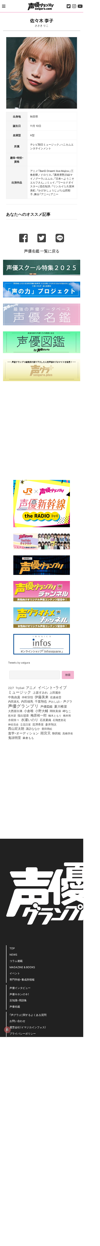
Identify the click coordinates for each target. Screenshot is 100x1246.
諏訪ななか (33, 728)
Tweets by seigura (19, 662)
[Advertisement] (41, 429)
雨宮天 (45, 733)
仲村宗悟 (27, 697)
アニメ (31, 688)
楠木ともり (54, 715)
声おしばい (55, 701)
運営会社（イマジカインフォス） (27, 1027)
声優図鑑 (46, 706)
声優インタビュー (20, 988)
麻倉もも (28, 738)
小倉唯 (29, 711)
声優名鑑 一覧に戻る (41, 251)
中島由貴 (14, 697)
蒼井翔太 (51, 724)
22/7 (11, 688)
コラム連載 (16, 961)
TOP (12, 948)
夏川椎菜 (60, 706)
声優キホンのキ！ (19, 994)
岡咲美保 (55, 711)
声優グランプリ (23, 706)
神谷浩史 (13, 724)
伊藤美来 (41, 697)
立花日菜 (25, 724)
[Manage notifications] (7, 1029)
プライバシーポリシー (22, 1033)
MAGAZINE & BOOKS (22, 967)
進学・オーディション (23, 733)
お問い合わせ (17, 1021)
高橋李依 (67, 733)
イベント (14, 973)
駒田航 (56, 733)
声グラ (67, 701)
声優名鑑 (14, 1006)
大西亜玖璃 (15, 711)
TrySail (20, 688)
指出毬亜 (23, 715)
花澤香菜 (38, 724)
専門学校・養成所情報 (22, 979)
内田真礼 (13, 701)
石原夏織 (45, 720)
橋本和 (67, 715)
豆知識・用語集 (18, 1000)
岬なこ (67, 711)
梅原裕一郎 (39, 715)
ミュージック (19, 692)
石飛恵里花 (59, 720)
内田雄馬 (27, 701)
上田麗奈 (55, 692)
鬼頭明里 (14, 737)
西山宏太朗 (16, 728)
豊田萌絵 (47, 728)
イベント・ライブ (52, 687)
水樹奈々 (13, 720)
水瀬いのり (29, 720)
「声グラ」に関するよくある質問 (27, 1015)
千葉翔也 (41, 701)
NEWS (13, 954)
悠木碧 (12, 715)
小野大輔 (41, 711)
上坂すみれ (40, 692)
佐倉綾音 (55, 697)
